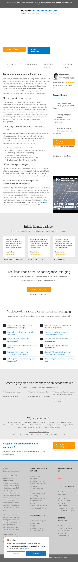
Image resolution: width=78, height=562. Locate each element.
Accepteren (36, 553)
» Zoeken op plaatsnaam (38, 508)
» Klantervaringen (36, 530)
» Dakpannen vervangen (38, 505)
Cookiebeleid (25, 548)
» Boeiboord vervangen (38, 493)
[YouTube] (59, 477)
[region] (26, 547)
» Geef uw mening (36, 528)
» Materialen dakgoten (38, 521)
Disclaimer (64, 557)
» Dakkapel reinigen (37, 481)
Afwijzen (16, 553)
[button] (20, 326)
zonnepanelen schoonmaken (19, 133)
